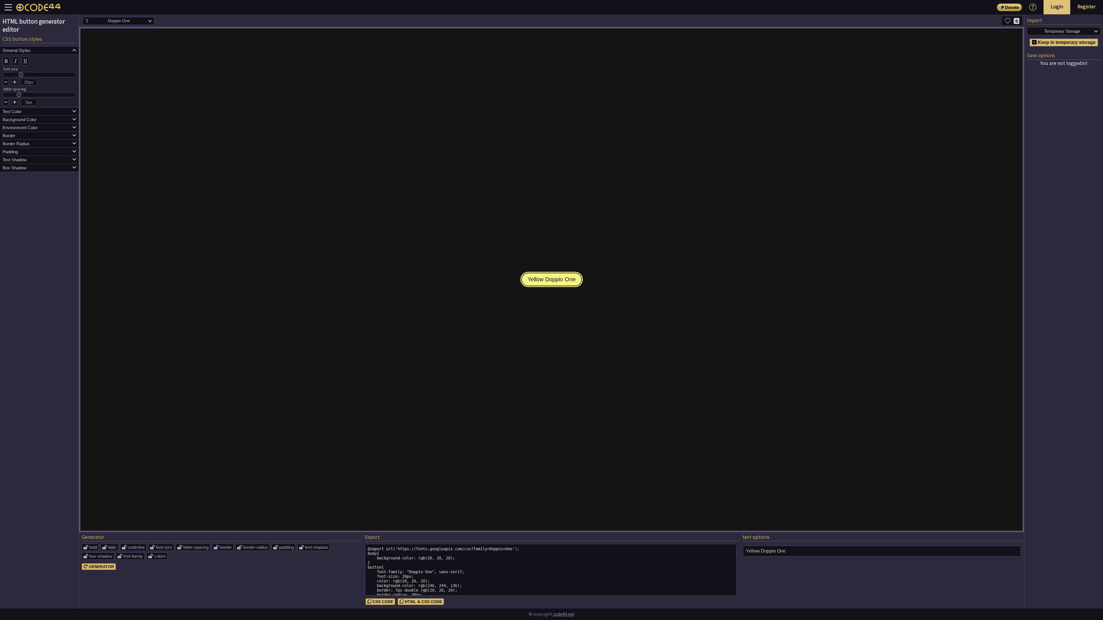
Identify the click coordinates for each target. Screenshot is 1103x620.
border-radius (252, 547)
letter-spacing (193, 547)
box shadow (39, 167)
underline (133, 547)
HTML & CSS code (421, 601)
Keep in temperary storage (1066, 42)
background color (39, 119)
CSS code (380, 601)
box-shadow (97, 556)
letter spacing (14, 89)
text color (39, 111)
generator (99, 566)
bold (90, 547)
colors (157, 556)
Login (1057, 6)
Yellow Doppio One (552, 279)
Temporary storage (1071, 31)
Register (1086, 6)
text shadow (39, 159)
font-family (130, 556)
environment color (39, 127)
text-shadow (313, 547)
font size (10, 68)
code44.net (563, 614)
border (39, 135)
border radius (39, 143)
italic (109, 547)
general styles (39, 50)
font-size (161, 547)
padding (39, 151)
